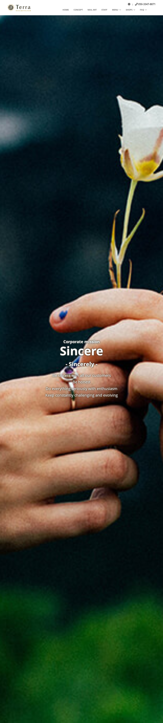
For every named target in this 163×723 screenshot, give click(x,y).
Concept (78, 9)
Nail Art (92, 9)
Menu (115, 9)
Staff (104, 9)
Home (66, 9)
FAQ (142, 9)
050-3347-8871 (147, 4)
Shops (129, 9)
